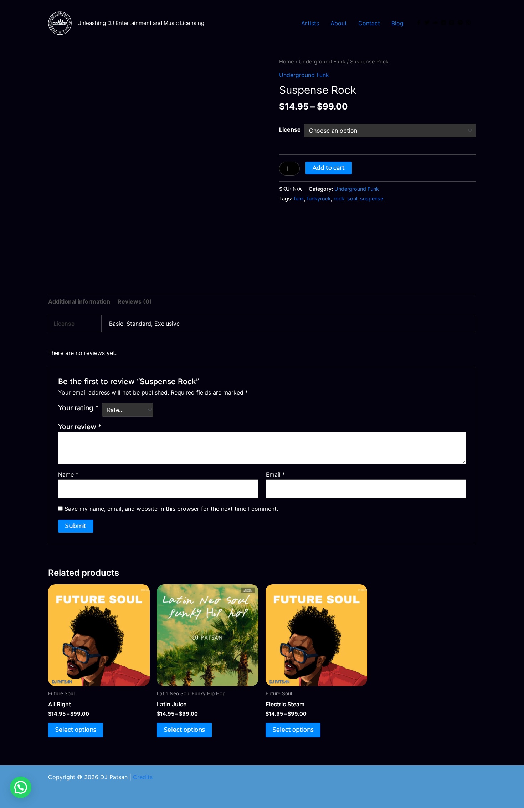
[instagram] (469, 22)
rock (339, 198)
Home (286, 62)
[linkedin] (444, 22)
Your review (80, 426)
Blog (397, 23)
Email (275, 474)
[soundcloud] (436, 22)
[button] (20, 787)
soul (352, 198)
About (338, 23)
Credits (143, 777)
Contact (369, 23)
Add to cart (329, 167)
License (290, 129)
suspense (371, 198)
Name (68, 474)
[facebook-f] (419, 22)
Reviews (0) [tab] (135, 301)
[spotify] (461, 22)
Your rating (78, 407)
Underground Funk (322, 62)
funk (299, 198)
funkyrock (319, 198)
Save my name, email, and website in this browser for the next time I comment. (171, 508)
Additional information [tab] (79, 301)
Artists (310, 23)
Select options (75, 729)
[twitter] (428, 22)
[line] (452, 22)
